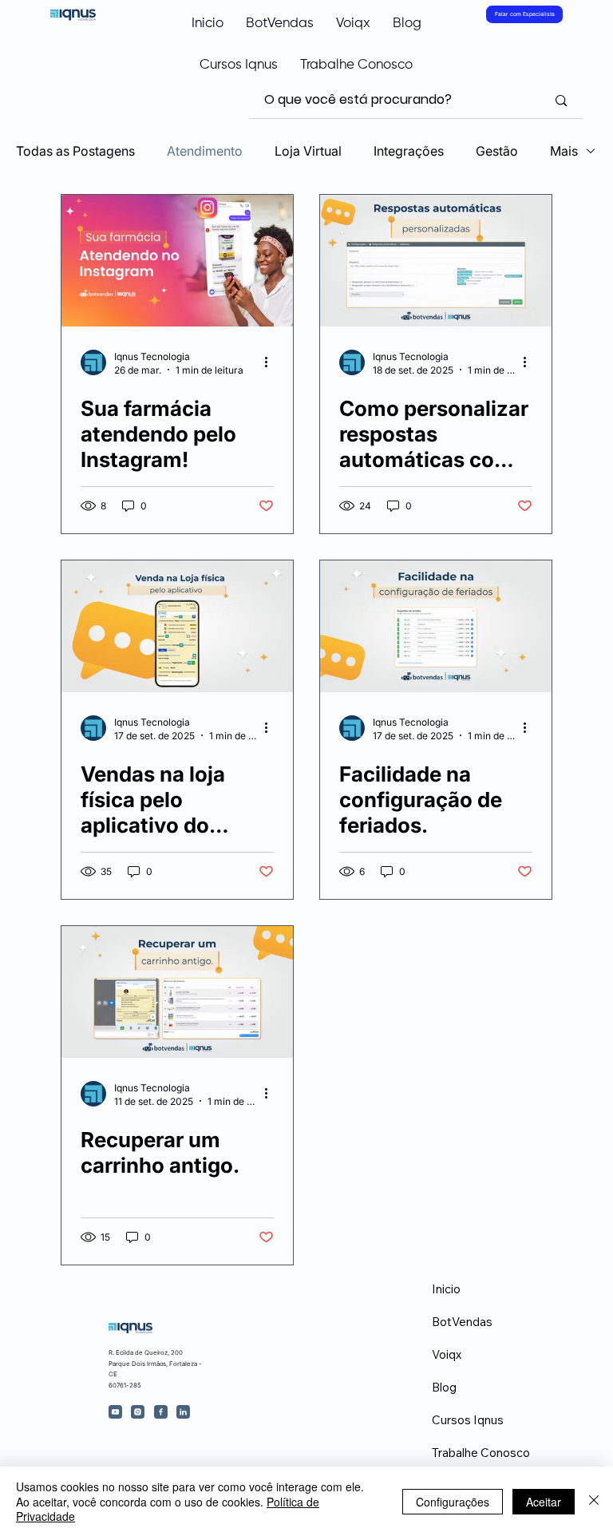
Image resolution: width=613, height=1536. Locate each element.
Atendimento (205, 151)
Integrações (409, 151)
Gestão (497, 151)
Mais (564, 151)
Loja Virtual (308, 151)
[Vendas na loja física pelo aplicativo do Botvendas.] (177, 626)
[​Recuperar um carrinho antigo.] (177, 992)
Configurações (452, 1502)
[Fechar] (593, 1501)
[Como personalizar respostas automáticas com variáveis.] (436, 261)
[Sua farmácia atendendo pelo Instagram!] (177, 261)
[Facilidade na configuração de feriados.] (436, 626)
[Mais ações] (271, 362)
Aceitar (543, 1502)
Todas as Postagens (75, 151)
